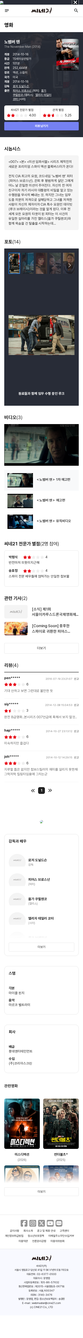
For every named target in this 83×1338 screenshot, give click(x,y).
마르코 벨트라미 (19, 1005)
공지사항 (14, 1230)
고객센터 (64, 1230)
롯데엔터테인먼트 (21, 1051)
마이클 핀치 (16, 993)
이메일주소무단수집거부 (61, 1235)
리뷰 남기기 (41, 126)
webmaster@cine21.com (46, 1303)
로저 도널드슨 (21, 86)
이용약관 (23, 1241)
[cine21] (41, 10)
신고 (76, 678)
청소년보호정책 (36, 1235)
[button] (69, 265)
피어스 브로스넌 (22, 90)
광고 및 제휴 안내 (46, 1230)
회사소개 (28, 1230)
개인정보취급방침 (14, 1235)
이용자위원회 (57, 1241)
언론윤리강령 (39, 1241)
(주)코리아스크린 (20, 1063)
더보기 (41, 648)
